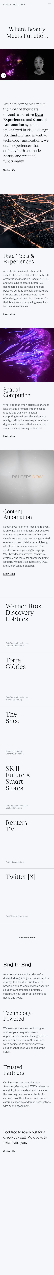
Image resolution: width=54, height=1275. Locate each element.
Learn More (9, 314)
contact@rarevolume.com (18, 1213)
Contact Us (9, 169)
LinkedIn (8, 1262)
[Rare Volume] (14, 4)
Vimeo (6, 1270)
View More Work (27, 937)
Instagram (9, 1266)
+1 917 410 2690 (12, 1217)
